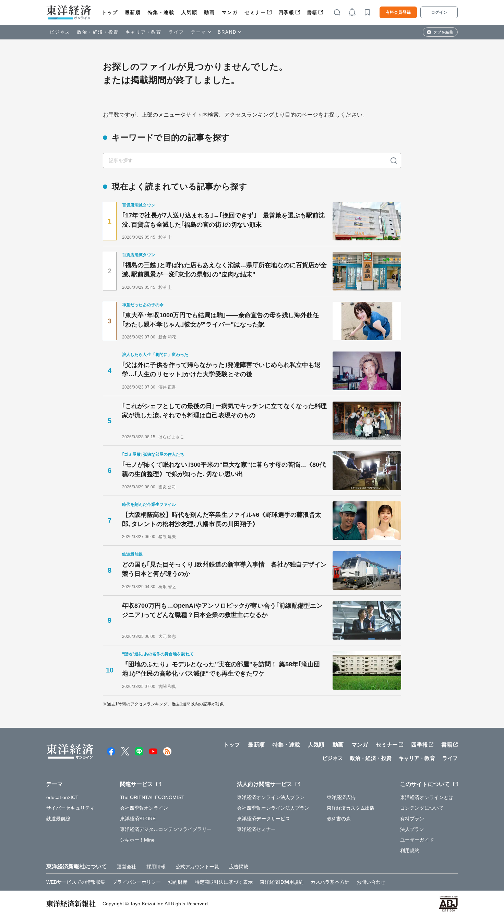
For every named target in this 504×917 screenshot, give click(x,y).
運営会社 (126, 866)
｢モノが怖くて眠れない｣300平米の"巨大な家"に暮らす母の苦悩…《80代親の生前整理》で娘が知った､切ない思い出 (224, 469)
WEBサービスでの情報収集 (75, 882)
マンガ (230, 12)
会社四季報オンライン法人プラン (273, 808)
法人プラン (412, 829)
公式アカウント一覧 (197, 866)
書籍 (312, 12)
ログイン (439, 12)
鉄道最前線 (58, 818)
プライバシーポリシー (136, 882)
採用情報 (156, 866)
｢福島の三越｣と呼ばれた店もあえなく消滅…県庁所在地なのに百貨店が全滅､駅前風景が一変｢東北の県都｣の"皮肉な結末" (224, 270)
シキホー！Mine (137, 840)
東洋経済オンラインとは (426, 797)
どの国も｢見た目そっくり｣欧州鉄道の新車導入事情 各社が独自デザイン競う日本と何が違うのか (224, 569)
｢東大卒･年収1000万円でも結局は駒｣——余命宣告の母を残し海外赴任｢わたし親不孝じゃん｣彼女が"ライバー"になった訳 (220, 320)
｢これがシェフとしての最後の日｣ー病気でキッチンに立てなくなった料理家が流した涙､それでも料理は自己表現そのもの (224, 411)
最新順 (133, 12)
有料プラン (412, 818)
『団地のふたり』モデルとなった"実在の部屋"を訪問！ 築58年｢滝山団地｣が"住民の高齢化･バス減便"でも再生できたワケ (221, 669)
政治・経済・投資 (98, 32)
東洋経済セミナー (256, 829)
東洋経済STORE (138, 818)
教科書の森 (339, 818)
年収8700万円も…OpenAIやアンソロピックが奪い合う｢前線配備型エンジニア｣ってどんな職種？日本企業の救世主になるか (222, 610)
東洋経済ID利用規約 (281, 882)
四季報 (286, 12)
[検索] (393, 160)
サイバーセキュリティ (70, 808)
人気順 (189, 12)
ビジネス (60, 32)
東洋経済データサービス (263, 818)
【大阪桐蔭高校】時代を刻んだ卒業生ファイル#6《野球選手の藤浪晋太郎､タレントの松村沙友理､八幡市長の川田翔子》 (221, 519)
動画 (209, 12)
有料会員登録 (398, 12)
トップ (110, 12)
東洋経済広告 (341, 797)
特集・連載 (161, 12)
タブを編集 (443, 32)
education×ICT (62, 797)
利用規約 (409, 850)
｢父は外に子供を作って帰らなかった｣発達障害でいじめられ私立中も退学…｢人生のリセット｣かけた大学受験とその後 (221, 369)
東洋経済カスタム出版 (351, 808)
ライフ (176, 32)
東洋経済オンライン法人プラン (270, 797)
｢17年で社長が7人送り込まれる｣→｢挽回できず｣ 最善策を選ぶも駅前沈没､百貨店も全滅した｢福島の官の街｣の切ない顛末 (223, 220)
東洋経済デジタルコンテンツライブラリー (166, 829)
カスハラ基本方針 (330, 882)
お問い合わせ (371, 882)
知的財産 (177, 882)
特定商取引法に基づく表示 (224, 882)
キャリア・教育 (143, 32)
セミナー (255, 12)
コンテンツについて (422, 808)
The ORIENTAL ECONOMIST (152, 797)
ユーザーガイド (417, 840)
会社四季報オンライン (144, 808)
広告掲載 (238, 866)
